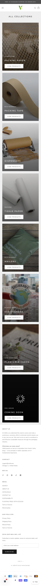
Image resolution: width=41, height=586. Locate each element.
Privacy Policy (6, 518)
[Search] (35, 8)
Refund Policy (6, 525)
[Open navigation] (3, 7)
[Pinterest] (11, 475)
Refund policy (6, 508)
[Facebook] (3, 475)
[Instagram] (7, 475)
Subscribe (9, 551)
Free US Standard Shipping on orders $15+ (20, 1)
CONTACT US (6, 495)
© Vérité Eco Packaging (20, 565)
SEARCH (5, 486)
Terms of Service (7, 505)
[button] (5, 581)
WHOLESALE (6, 492)
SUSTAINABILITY (7, 498)
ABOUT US (5, 489)
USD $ (20, 561)
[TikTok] (16, 475)
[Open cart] (38, 8)
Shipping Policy (6, 521)
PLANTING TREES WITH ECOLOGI (12, 501)
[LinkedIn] (20, 475)
